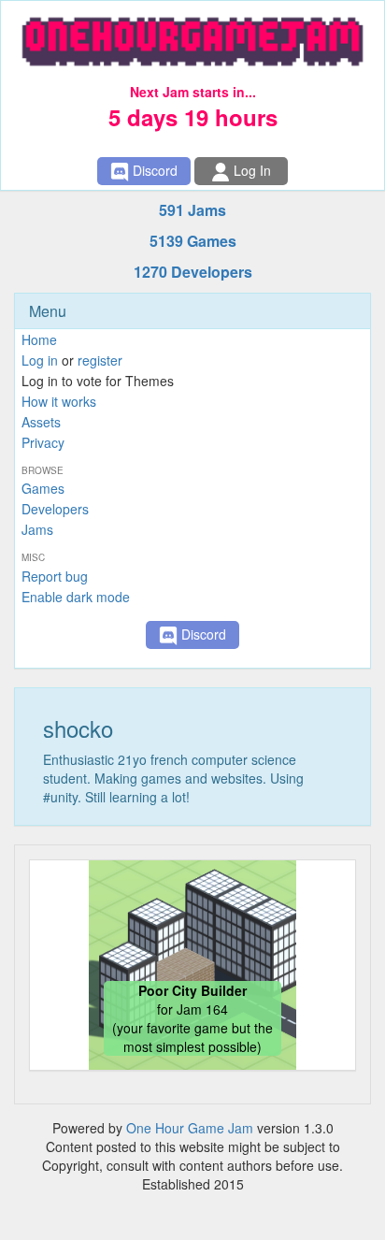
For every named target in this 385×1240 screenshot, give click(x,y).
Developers (55, 508)
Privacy (42, 442)
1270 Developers (193, 271)
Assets (41, 421)
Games (42, 488)
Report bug (54, 576)
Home (39, 339)
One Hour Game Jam (189, 1127)
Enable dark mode (75, 596)
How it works (58, 401)
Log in (39, 360)
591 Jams (192, 210)
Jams (37, 529)
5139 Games (193, 241)
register (100, 360)
